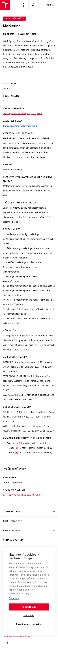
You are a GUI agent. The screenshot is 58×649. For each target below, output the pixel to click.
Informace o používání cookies (16, 636)
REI (16, 447)
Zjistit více (14, 598)
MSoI (19, 443)
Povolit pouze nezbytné (29, 624)
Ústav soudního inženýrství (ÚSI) (20, 126)
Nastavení (29, 615)
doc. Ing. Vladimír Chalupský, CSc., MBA (22, 113)
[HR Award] (7, 642)
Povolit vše (28, 607)
